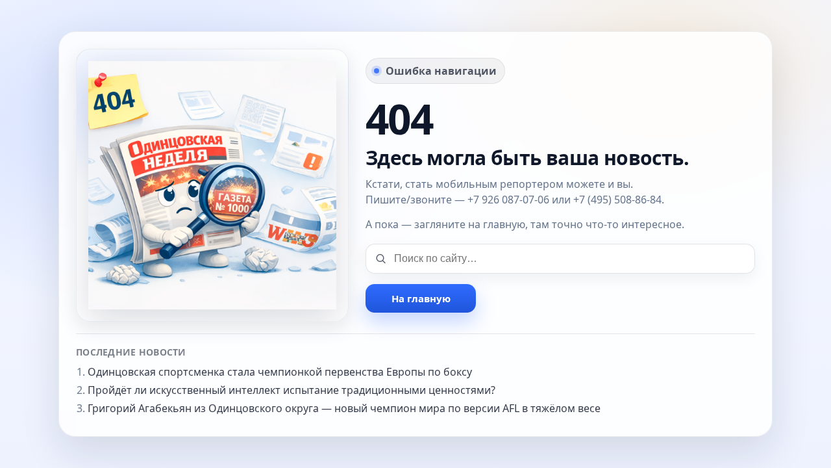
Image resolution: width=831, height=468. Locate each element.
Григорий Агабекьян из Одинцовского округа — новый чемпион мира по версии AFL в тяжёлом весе (344, 408)
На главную (421, 298)
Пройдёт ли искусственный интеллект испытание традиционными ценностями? (291, 390)
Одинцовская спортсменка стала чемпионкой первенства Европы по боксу (280, 372)
